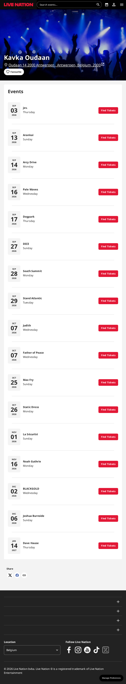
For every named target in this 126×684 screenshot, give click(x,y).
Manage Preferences (111, 678)
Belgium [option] (11, 650)
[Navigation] (121, 4)
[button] (18, 4)
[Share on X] (10, 577)
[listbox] (32, 650)
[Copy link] (24, 575)
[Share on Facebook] (17, 577)
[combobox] (67, 4)
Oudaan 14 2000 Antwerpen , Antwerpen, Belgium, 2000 (55, 65)
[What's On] (106, 4)
